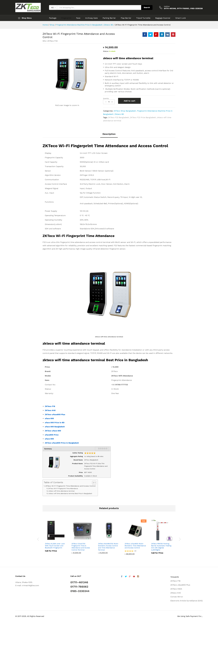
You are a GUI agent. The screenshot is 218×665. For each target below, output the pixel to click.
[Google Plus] (130, 576)
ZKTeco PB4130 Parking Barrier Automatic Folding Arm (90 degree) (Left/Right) (161, 547)
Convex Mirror (176, 597)
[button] (6, 658)
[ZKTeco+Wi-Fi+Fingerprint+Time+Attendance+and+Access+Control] (150, 34)
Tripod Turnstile (143, 18)
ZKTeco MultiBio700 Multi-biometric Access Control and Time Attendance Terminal (108, 547)
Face (78, 18)
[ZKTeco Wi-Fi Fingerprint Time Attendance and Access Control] (144, 34)
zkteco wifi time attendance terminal (61, 491)
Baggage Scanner (162, 18)
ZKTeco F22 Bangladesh (118, 117)
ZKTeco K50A (176, 589)
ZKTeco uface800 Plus (180, 585)
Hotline (167, 6)
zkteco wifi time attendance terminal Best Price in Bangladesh (70, 493)
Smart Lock (180, 18)
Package (52, 18)
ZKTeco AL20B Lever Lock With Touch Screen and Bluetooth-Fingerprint (55, 546)
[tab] (109, 135)
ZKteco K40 (175, 593)
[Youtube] (134, 576)
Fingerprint (66, 18)
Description (109, 134)
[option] (56, 537)
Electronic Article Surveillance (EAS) (186, 601)
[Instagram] (138, 576)
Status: (106, 51)
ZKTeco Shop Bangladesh (125, 111)
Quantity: (106, 98)
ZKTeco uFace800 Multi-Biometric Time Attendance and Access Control (135, 546)
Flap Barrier (126, 18)
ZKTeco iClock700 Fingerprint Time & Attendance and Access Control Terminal (81, 547)
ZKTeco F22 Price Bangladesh (143, 117)
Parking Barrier (109, 18)
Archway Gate (91, 18)
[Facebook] (122, 576)
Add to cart (129, 101)
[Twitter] (126, 576)
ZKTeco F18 (50, 406)
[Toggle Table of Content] (92, 483)
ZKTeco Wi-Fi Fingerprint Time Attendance (63, 488)
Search (147, 7)
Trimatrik (174, 577)
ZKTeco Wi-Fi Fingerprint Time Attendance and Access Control (70, 486)
